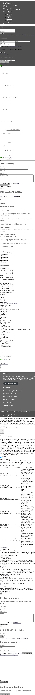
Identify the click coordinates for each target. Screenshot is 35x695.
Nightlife (9, 22)
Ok (6, 681)
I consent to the (11, 183)
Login (2, 33)
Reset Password (4, 62)
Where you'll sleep (6, 253)
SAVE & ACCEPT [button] (5, 592)
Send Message (4, 185)
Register (3, 52)
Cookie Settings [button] (5, 428)
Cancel (2, 681)
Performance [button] (4, 557)
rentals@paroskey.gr (10, 396)
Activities (9, 19)
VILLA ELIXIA (4, 364)
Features (3, 306)
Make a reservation (5, 694)
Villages (9, 14)
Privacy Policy (7, 416)
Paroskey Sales (8, 402)
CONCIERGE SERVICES (10, 5)
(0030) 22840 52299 (10, 394)
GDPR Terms (17, 183)
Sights (8, 16)
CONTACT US (7, 8)
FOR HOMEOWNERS (13, 10)
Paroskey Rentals (9, 399)
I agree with (12, 46)
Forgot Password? (28, 35)
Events (9, 17)
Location (3, 300)
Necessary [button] (3, 456)
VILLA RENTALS (8, 3)
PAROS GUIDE (8, 11)
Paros (5, 302)
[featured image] (6, 157)
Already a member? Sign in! (9, 655)
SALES (5, 23)
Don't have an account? (8, 638)
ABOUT (5, 6)
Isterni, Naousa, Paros (8, 197)
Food (8, 20)
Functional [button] (3, 548)
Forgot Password (22, 638)
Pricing (2, 251)
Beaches (9, 13)
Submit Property (10, 383)
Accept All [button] (13, 428)
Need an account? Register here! (10, 35)
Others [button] (2, 585)
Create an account (27, 653)
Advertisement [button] (5, 575)
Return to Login (5, 64)
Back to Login (4, 54)
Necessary (5, 458)
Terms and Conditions (7, 340)
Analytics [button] (3, 566)
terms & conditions (16, 46)
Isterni (2, 365)
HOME (5, 2)
